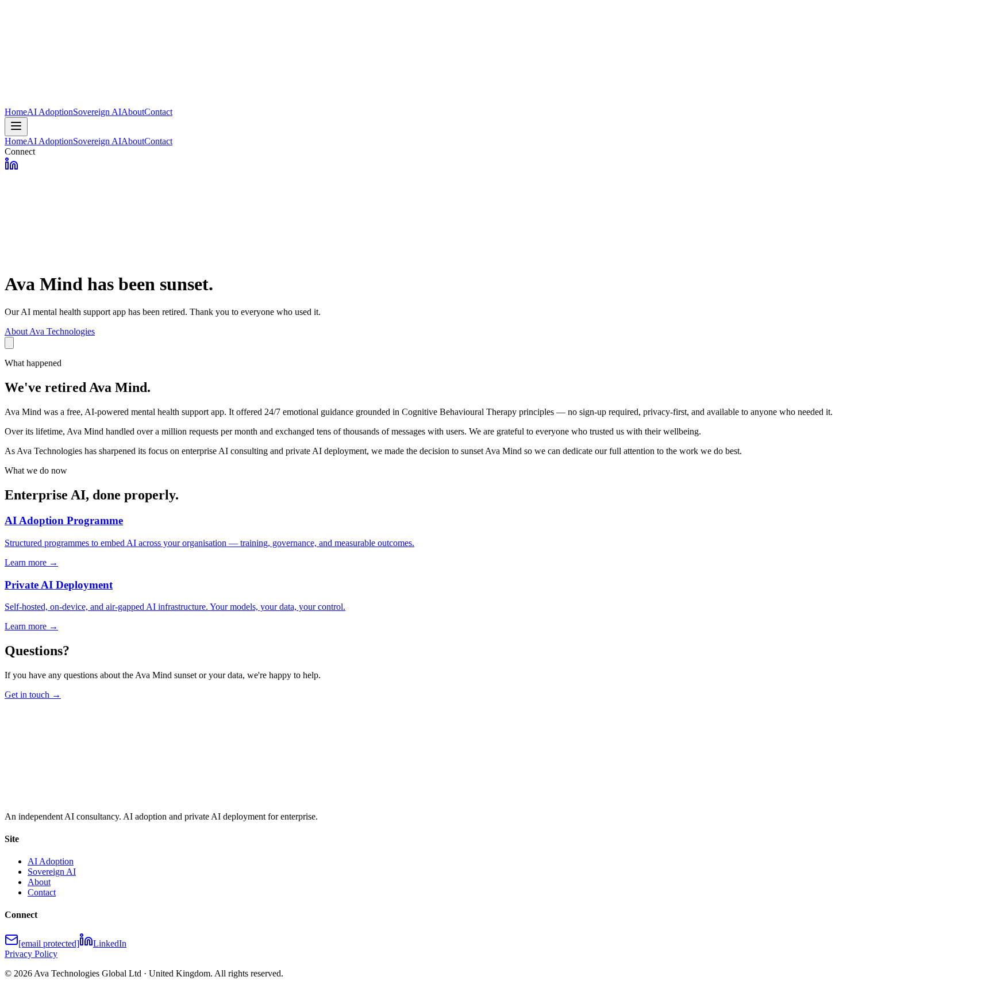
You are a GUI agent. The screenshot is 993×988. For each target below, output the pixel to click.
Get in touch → (33, 694)
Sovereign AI (97, 112)
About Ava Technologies (50, 331)
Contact (158, 112)
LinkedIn (109, 943)
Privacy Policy (31, 954)
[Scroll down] (9, 343)
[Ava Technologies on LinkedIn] (11, 167)
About (132, 112)
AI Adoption (50, 112)
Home (16, 112)
